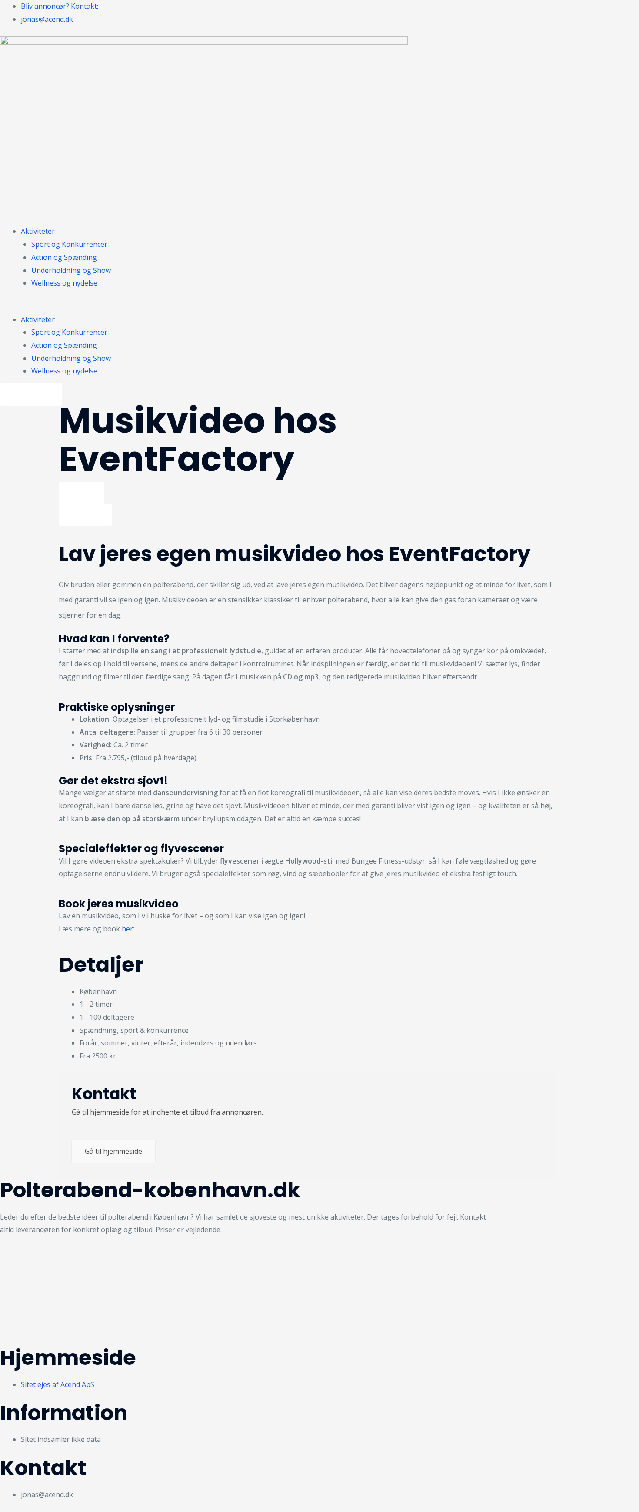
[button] (248, 306)
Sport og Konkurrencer (69, 244)
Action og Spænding (64, 257)
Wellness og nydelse (64, 283)
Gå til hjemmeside (113, 1151)
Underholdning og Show (71, 270)
